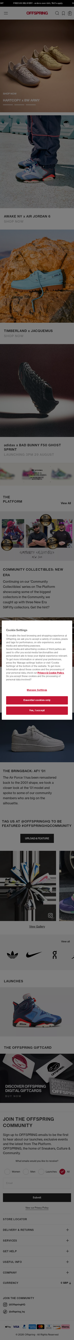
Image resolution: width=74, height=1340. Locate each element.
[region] (37, 670)
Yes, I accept (37, 710)
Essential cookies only (37, 700)
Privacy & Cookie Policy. (50, 672)
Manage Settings (37, 690)
